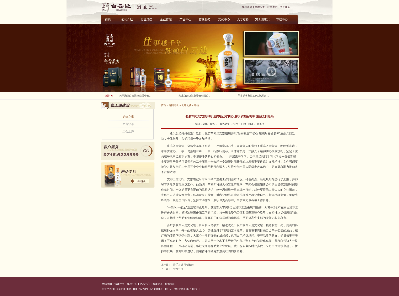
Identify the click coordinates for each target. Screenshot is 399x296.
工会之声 (128, 131)
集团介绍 (132, 283)
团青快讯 (128, 124)
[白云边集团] (117, 7)
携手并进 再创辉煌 (183, 264)
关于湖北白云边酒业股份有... (135, 95)
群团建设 (174, 105)
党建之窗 (128, 116)
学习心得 (178, 268)
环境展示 (272, 6)
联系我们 (170, 283)
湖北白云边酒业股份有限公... (194, 95)
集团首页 (247, 6)
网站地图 (107, 283)
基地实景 (260, 6)
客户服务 (285, 6)
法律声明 (119, 283)
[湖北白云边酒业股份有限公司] (150, 7)
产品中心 (145, 283)
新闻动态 (158, 283)
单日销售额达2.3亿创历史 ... (253, 95)
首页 (163, 105)
